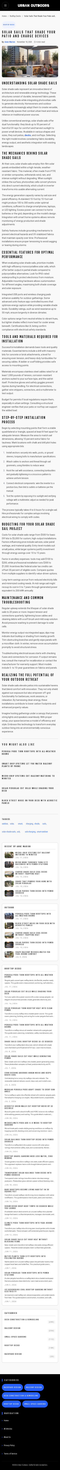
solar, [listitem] (12, 824)
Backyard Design (13, 1354)
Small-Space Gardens (15, 1337)
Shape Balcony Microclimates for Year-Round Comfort (33, 953)
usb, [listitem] (18, 832)
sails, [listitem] (44, 824)
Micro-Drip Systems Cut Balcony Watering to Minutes (33, 854)
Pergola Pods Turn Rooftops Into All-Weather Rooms (33, 915)
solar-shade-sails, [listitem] (9, 832)
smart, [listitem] (20, 824)
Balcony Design (12, 1328)
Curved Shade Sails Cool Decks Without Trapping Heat (31, 873)
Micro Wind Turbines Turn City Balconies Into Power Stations (32, 863)
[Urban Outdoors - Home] (33, 5)
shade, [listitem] (37, 824)
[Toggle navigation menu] (5, 5)
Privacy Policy (9, 1445)
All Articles (8, 1429)
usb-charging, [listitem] (30, 832)
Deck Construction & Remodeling (22, 1320)
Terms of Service (10, 1454)
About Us (7, 1437)
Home (4, 16)
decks (27, 135)
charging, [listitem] (29, 824)
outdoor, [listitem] (5, 824)
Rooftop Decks (15, 16)
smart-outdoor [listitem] (42, 832)
